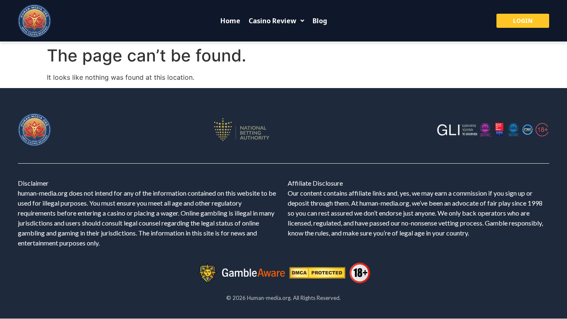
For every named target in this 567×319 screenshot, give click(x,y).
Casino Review (272, 20)
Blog (320, 20)
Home (230, 20)
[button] (276, 20)
